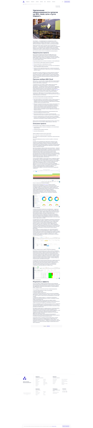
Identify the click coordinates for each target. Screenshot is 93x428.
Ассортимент (54, 381)
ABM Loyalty (37, 382)
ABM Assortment (37, 381)
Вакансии (44, 391)
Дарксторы (63, 382)
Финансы (54, 383)
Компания (48, 1)
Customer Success (38, 392)
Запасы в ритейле (55, 379)
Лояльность (54, 382)
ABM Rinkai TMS (45, 382)
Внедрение (37, 391)
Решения (32, 1)
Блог (45, 1)
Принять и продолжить (66, 426)
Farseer (44, 384)
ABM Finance (37, 383)
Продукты (27, 1)
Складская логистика (64, 380)
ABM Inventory (57, 89)
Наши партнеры (37, 393)
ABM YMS (44, 380)
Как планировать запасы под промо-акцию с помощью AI (45, 366)
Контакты (53, 1)
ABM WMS (44, 379)
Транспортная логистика (64, 381)
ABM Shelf (37, 380)
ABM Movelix (37, 384)
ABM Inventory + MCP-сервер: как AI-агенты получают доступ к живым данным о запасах (30, 367)
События (41, 1)
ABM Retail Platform (55, 393)
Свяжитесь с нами (64, 390)
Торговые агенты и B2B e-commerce (65, 383)
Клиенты (37, 1)
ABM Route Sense (45, 383)
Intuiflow (44, 381)
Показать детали (54, 426)
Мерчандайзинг (54, 380)
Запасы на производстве (64, 379)
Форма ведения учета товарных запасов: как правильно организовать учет (62, 367)
